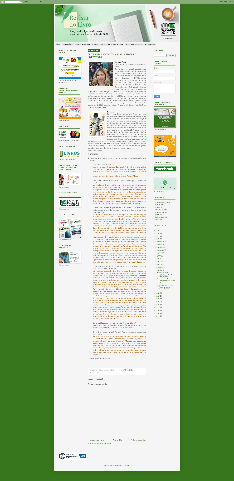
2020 (158, 299)
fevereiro (160, 267)
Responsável (68, 44)
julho (159, 256)
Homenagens (159, 212)
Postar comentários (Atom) (102, 443)
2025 (158, 233)
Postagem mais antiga (138, 440)
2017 (158, 307)
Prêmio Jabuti (160, 217)
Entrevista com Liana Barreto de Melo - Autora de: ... (166, 280)
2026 (158, 230)
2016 (158, 310)
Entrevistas (96, 373)
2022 (158, 293)
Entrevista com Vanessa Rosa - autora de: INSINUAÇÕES (165, 287)
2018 (158, 304)
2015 (158, 313)
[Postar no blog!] (125, 370)
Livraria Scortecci (82, 44)
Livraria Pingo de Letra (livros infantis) (107, 44)
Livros (157, 215)
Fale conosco (149, 44)
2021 (158, 296)
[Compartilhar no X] (127, 370)
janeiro (159, 270)
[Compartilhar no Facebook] (129, 370)
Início (58, 44)
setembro (160, 250)
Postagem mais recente (96, 440)
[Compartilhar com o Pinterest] (132, 370)
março (159, 264)
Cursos (157, 207)
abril (159, 261)
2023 (158, 239)
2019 (158, 302)
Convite (158, 204)
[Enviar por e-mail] (122, 370)
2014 (158, 316)
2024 (158, 236)
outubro (160, 247)
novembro (161, 244)
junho (159, 259)
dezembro (161, 241)
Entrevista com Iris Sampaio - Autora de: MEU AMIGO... (165, 274)
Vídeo (157, 220)
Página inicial (117, 440)
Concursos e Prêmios (162, 202)
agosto (159, 253)
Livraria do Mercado (134, 44)
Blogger (127, 465)
